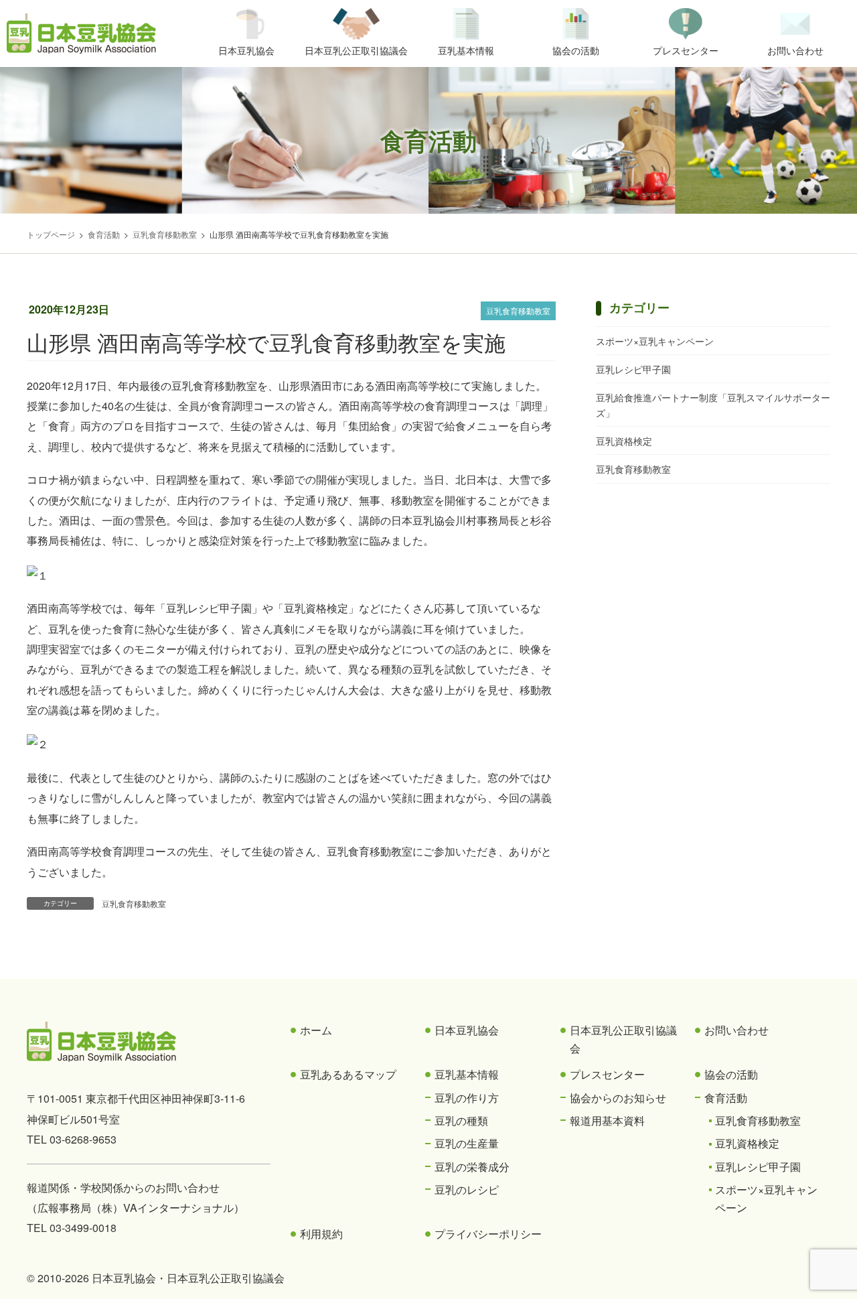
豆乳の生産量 (467, 1143)
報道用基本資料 (607, 1120)
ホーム (316, 1030)
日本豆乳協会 (467, 1030)
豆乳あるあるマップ (348, 1074)
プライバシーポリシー (488, 1233)
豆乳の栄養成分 (472, 1166)
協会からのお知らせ (618, 1097)
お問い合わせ (736, 1030)
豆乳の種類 (461, 1120)
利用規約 (321, 1233)
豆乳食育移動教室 (518, 310)
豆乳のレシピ (467, 1189)
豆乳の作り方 (467, 1097)
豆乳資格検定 (624, 441)
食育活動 (725, 1097)
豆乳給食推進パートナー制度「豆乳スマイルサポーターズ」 (713, 405)
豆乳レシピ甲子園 (633, 369)
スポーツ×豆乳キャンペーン (655, 341)
